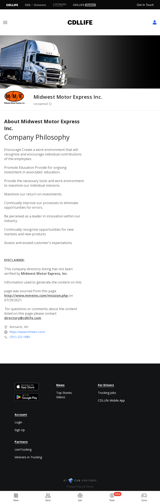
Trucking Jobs (107, 393)
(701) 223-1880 (20, 337)
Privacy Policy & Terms (80, 486)
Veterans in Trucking (28, 457)
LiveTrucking (23, 449)
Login (18, 422)
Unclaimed (41, 104)
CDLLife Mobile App (111, 400)
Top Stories (64, 393)
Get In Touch (145, 4)
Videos (60, 397)
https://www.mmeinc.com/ (27, 332)
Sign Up (20, 430)
